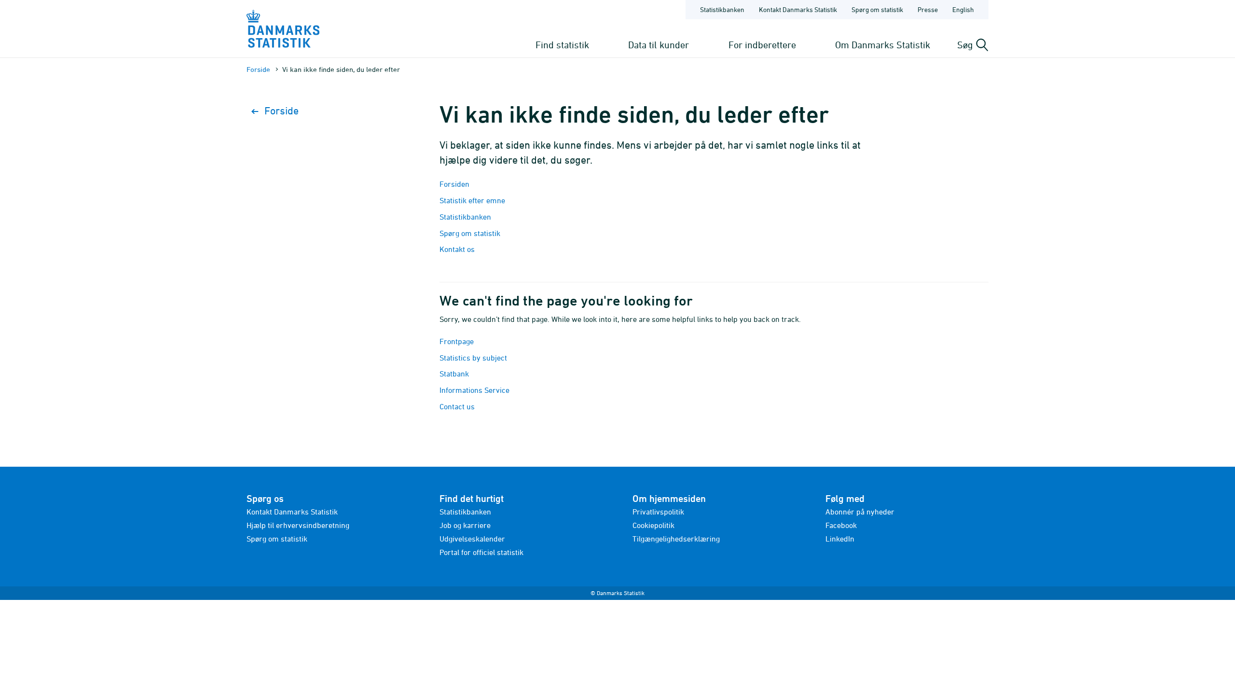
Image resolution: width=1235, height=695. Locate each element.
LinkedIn (839, 538)
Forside (258, 69)
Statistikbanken (722, 9)
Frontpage (456, 341)
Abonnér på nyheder (859, 511)
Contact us (457, 406)
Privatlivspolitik (658, 511)
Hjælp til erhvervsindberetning (298, 525)
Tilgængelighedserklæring (676, 538)
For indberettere (762, 44)
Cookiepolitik (653, 525)
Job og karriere (465, 525)
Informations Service (474, 390)
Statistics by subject (473, 357)
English (963, 9)
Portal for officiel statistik (481, 552)
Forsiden (454, 184)
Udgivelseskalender (472, 538)
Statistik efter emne (472, 200)
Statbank (454, 373)
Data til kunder (658, 44)
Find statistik (562, 44)
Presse (928, 9)
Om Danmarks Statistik (882, 44)
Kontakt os (457, 249)
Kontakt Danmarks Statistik (798, 9)
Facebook (841, 525)
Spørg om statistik (877, 9)
